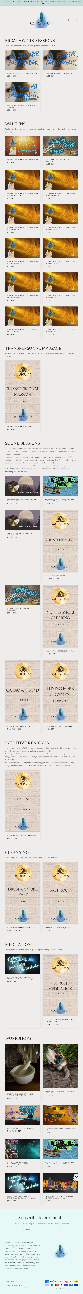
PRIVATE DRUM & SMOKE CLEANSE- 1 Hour (59, 651)
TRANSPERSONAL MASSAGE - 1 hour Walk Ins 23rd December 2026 (22, 194)
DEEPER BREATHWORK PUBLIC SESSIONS (58, 73)
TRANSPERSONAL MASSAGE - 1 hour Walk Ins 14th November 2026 (60, 262)
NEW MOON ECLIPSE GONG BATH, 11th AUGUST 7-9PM (20, 534)
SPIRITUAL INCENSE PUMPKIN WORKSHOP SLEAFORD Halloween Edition (59, 1197)
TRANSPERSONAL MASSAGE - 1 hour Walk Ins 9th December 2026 (22, 228)
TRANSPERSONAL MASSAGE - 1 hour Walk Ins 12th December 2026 (60, 194)
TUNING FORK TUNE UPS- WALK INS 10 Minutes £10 (58, 160)
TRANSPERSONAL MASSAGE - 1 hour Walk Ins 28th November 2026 (60, 228)
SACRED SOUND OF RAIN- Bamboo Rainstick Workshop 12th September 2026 (59, 500)
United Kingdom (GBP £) (14, 1285)
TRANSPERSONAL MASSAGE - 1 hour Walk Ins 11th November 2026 (22, 296)
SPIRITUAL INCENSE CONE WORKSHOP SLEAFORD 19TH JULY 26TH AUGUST (20, 1095)
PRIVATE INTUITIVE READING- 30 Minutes (21, 836)
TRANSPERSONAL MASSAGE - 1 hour (19, 426)
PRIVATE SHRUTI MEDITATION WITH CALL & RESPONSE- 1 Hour (59, 1021)
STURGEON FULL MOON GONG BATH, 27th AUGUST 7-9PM (21, 500)
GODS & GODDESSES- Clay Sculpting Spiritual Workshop (60, 1129)
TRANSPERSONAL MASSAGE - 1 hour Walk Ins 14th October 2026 (60, 330)
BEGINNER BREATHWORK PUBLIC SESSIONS (22, 73)
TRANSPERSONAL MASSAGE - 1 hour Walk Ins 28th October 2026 (60, 296)
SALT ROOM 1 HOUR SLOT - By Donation (58, 928)
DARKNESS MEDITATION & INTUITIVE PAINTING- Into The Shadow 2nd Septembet (22, 978)
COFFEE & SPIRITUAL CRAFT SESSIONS (20, 1128)
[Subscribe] (57, 1229)
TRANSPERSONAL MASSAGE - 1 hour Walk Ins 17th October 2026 (22, 330)
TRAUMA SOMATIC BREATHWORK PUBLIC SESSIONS (21, 106)
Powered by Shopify (73, 1288)
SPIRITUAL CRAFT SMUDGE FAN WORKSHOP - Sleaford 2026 (60, 1092)
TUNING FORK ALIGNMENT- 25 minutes (58, 726)
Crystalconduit (64, 1288)
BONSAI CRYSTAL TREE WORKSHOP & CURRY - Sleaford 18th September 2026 (22, 1163)
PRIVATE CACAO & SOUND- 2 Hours (19, 726)
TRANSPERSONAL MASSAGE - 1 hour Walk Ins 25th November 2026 (22, 262)
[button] (6, 20)
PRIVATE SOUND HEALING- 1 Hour (56, 576)
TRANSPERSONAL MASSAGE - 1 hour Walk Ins (22, 159)
